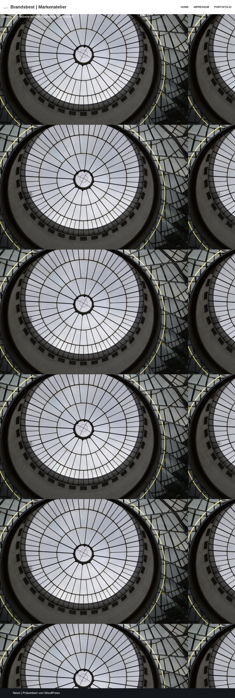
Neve (16, 693)
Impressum (201, 7)
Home (185, 7)
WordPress (52, 693)
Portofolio (223, 7)
